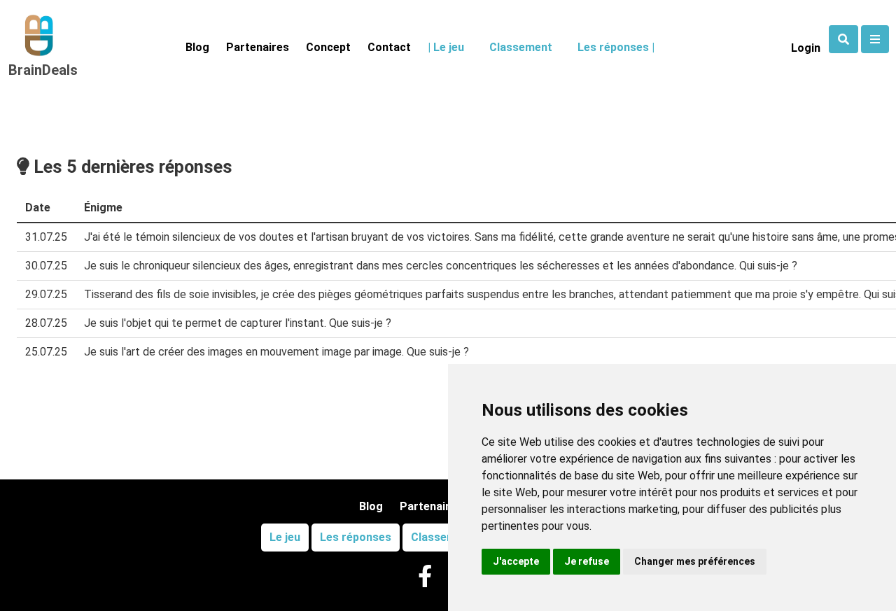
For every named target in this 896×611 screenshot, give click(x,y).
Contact (389, 47)
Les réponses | (616, 47)
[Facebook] (425, 577)
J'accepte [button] (516, 561)
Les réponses (355, 537)
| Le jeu (446, 47)
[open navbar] (843, 39)
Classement (520, 47)
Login (805, 48)
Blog (197, 47)
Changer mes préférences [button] (694, 561)
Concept (328, 47)
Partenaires (257, 47)
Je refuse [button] (586, 561)
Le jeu (285, 537)
